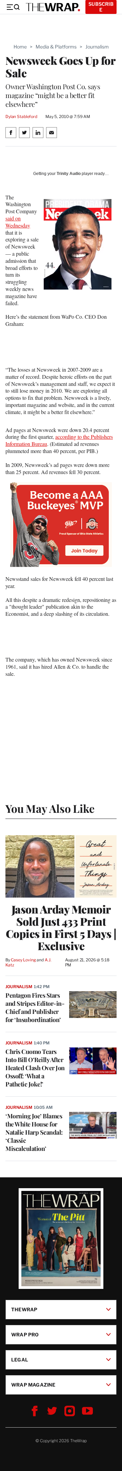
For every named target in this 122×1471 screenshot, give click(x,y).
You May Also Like (50, 808)
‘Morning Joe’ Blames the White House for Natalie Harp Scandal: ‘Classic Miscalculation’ (34, 1132)
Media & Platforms (56, 47)
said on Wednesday (17, 222)
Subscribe (101, 7)
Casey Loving (23, 959)
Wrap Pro (25, 1334)
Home (20, 47)
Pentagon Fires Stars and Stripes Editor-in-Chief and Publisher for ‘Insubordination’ (34, 1007)
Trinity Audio (69, 173)
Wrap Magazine (33, 1385)
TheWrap (24, 1309)
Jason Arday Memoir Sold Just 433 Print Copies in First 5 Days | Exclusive (61, 927)
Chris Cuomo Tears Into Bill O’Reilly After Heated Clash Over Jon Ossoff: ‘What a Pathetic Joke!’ (35, 1067)
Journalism (97, 47)
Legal (19, 1359)
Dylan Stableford (21, 116)
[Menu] (12, 7)
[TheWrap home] (53, 7)
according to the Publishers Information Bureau (59, 440)
